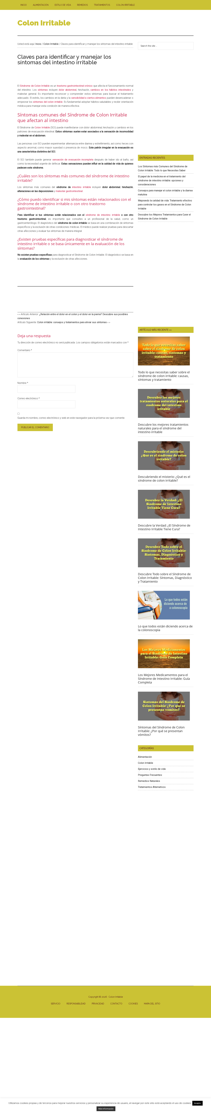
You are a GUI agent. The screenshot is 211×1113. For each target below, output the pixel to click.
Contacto (116, 1003)
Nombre (22, 383)
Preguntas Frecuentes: (150, 775)
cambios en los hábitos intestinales (111, 89)
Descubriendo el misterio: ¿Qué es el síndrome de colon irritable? (164, 479)
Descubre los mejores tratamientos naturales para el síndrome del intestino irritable (163, 428)
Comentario (24, 350)
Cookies (133, 1003)
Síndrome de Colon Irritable (35, 85)
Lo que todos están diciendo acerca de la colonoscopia (165, 628)
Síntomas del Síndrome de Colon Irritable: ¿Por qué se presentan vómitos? (161, 731)
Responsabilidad (76, 1003)
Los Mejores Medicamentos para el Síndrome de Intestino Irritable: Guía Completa (164, 678)
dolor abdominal (67, 89)
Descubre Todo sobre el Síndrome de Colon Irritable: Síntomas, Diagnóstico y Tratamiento (165, 578)
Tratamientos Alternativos (152, 787)
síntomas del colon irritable (48, 101)
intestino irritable (81, 187)
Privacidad (98, 1003)
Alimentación (145, 756)
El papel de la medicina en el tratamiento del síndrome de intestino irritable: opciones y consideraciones (162, 180)
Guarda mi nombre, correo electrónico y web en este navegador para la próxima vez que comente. (71, 417)
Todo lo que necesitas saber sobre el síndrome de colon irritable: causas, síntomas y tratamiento (164, 376)
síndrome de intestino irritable (103, 214)
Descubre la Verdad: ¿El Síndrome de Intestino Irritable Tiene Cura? (164, 527)
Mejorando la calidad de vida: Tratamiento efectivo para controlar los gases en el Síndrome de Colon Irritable (165, 204)
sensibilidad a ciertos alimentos (88, 97)
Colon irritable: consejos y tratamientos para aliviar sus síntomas (72, 322)
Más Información (106, 1109)
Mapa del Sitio (152, 1003)
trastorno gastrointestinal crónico (75, 85)
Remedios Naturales (149, 781)
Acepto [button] (197, 1103)
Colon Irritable (44, 23)
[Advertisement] (137, 23)
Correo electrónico (28, 398)
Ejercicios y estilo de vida (152, 768)
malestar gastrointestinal (69, 191)
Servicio (55, 1003)
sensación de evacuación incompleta (72, 159)
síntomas (43, 89)
